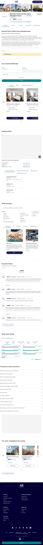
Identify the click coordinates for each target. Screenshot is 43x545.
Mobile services (24, 509)
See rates (21, 542)
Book (14, 252)
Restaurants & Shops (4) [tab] (21, 173)
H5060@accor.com (26, 166)
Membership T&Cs (18, 532)
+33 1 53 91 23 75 (26, 163)
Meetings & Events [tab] (34, 226)
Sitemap (4, 510)
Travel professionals (25, 499)
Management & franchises (7, 498)
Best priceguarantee (39, 14)
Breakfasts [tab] (18, 226)
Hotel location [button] (7, 131)
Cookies (29, 532)
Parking (34, 215)
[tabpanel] (21, 105)
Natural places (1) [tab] (34, 170)
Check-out (25, 68)
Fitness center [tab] (25, 226)
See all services (35, 212)
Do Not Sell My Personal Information (22, 533)
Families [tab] (13, 343)
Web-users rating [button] (8, 334)
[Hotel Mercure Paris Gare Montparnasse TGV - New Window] (28, 450)
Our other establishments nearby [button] (13, 441)
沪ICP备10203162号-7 (24, 536)
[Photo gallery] (21, 8)
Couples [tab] (28, 343)
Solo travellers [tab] (35, 343)
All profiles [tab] (7, 343)
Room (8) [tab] (11, 85)
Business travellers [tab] (20, 343)
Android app (23, 512)
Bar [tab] (13, 226)
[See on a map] (21, 147)
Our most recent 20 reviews (8, 324)
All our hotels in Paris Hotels (8, 473)
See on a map (10, 462)
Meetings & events (24, 498)
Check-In (4, 68)
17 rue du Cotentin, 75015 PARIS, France (18, 21)
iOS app (23, 510)
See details (8, 249)
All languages (5, 512)
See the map (28, 21)
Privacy (24, 532)
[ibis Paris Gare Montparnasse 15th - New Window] (12, 450)
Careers (4, 499)
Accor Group (5, 496)
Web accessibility (6, 509)
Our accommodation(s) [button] (10, 64)
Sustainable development (7, 501)
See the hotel (12, 465)
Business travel (24, 496)
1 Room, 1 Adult (5, 74)
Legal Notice (34, 532)
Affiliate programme (6, 503)
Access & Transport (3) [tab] (10, 170)
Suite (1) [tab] (17, 85)
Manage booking (6, 518)
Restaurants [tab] (8, 226)
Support (4, 520)
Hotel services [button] (7, 203)
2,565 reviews (19, 19)
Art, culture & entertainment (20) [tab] (22, 170)
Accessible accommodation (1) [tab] (27, 85)
